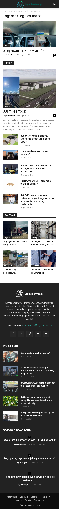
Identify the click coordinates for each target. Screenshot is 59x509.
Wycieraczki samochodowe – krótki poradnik (30, 439)
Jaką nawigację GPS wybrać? (23, 51)
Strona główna (9, 11)
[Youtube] (46, 334)
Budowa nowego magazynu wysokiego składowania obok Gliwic (35, 139)
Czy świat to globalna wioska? (35, 353)
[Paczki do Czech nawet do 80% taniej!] (43, 258)
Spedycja (35, 497)
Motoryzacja (12, 497)
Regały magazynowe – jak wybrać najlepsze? (29, 458)
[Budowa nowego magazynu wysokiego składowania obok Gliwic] (10, 139)
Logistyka (7, 106)
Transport (8, 266)
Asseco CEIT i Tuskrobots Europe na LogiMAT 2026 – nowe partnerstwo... (37, 168)
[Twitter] (21, 334)
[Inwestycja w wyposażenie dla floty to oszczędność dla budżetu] (10, 386)
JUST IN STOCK (14, 111)
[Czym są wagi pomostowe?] (15, 258)
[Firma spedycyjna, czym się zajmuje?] (10, 155)
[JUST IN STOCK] (29, 88)
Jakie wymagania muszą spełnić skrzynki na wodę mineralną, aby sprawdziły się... (37, 400)
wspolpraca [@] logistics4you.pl (37, 325)
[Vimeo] (29, 334)
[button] (5, 4)
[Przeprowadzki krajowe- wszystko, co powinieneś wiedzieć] (10, 416)
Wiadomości (39, 500)
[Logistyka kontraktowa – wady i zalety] (15, 230)
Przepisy (18, 500)
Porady (6, 46)
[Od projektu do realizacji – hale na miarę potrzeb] (43, 230)
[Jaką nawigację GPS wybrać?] (29, 34)
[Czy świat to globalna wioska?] (10, 356)
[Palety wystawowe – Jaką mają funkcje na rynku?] (10, 184)
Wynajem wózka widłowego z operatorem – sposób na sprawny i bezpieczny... (38, 370)
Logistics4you (9, 55)
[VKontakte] (38, 334)
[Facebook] (13, 334)
